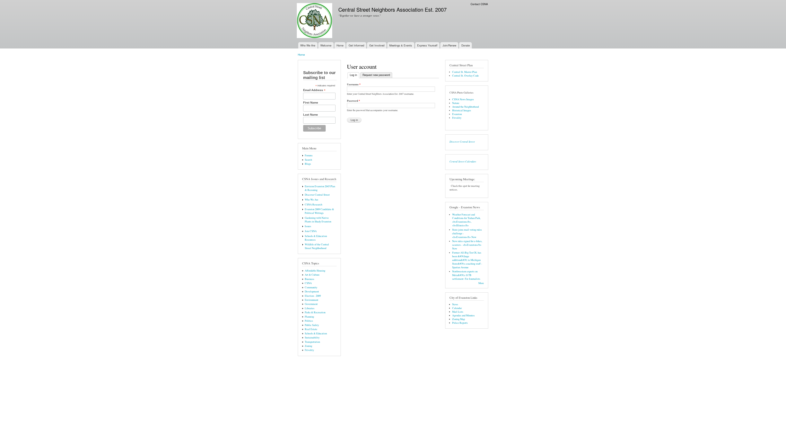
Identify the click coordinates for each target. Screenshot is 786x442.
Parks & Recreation (315, 312)
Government (311, 304)
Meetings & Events (400, 45)
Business (309, 279)
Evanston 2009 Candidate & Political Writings (319, 211)
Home (340, 45)
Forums (309, 155)
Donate (465, 45)
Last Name (310, 114)
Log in (354, 75)
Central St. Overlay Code (465, 75)
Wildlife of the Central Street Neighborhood (317, 246)
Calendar (457, 308)
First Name (310, 102)
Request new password (376, 75)
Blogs (308, 164)
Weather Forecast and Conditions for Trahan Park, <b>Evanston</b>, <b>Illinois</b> (466, 220)
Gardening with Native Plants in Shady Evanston (318, 219)
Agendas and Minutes (463, 315)
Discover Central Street (317, 194)
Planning (309, 316)
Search (308, 159)
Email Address (314, 90)
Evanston (457, 114)
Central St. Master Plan (464, 72)
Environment (311, 300)
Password (353, 101)
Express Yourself (427, 45)
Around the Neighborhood (465, 106)
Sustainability (312, 337)
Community (311, 287)
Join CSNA (311, 231)
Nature (455, 103)
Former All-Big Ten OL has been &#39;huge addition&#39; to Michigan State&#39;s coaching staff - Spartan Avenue (467, 260)
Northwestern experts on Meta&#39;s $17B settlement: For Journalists (466, 275)
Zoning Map (458, 319)
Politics (309, 320)
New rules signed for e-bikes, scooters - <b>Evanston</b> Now (467, 244)
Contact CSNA (479, 4)
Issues (308, 226)
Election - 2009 (313, 296)
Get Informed (356, 45)
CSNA (308, 283)
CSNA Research (313, 204)
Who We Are (307, 45)
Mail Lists (457, 311)
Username (354, 84)
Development (312, 291)
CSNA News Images (463, 99)
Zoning (308, 346)
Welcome (325, 45)
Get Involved (376, 45)
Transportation (312, 342)
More (481, 283)
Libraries (309, 308)
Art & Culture (312, 274)
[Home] (315, 21)
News (455, 304)
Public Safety (312, 325)
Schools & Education (316, 333)
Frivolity (309, 350)
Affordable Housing (315, 270)
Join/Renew (449, 45)
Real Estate (311, 329)
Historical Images (461, 110)
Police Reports (460, 323)
